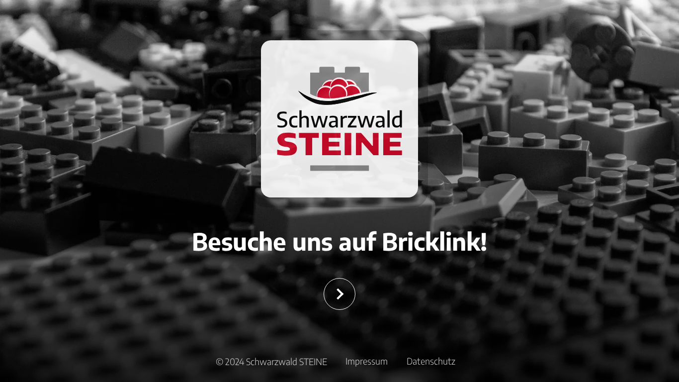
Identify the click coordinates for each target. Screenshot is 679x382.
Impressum (366, 361)
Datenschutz (431, 361)
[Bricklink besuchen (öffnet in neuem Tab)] (339, 294)
